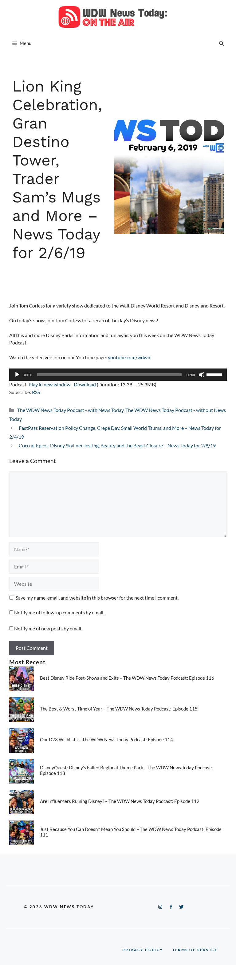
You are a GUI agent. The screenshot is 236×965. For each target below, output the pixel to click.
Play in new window (49, 384)
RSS (36, 392)
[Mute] (202, 375)
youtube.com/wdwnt (130, 357)
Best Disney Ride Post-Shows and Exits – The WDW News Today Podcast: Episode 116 (127, 678)
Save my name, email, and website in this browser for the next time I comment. (97, 598)
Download (85, 384)
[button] (221, 43)
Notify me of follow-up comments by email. (59, 612)
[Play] (17, 375)
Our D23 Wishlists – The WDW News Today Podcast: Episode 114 (106, 739)
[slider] (215, 374)
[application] (118, 374)
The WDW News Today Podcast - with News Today (70, 410)
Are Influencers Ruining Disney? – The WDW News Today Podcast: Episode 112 (119, 801)
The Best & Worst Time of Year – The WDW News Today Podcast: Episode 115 (119, 708)
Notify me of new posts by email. (48, 628)
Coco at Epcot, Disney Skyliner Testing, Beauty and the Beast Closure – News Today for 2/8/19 (117, 445)
